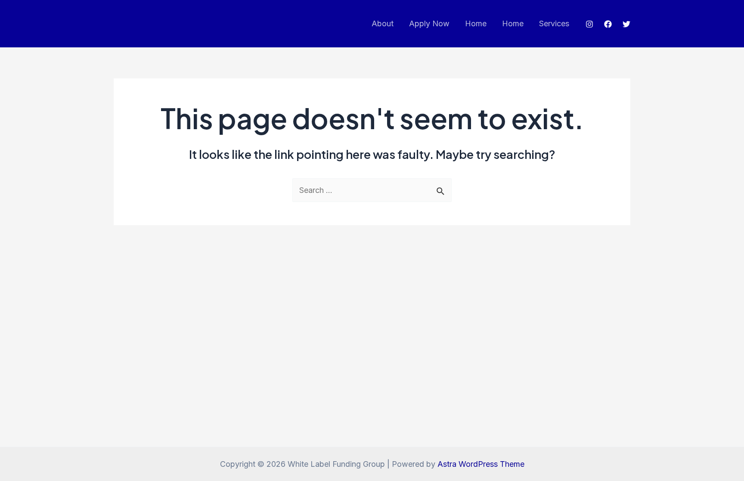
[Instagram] (589, 24)
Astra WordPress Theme (480, 464)
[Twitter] (626, 24)
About (383, 23)
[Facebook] (608, 24)
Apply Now (429, 23)
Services (554, 23)
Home (476, 23)
